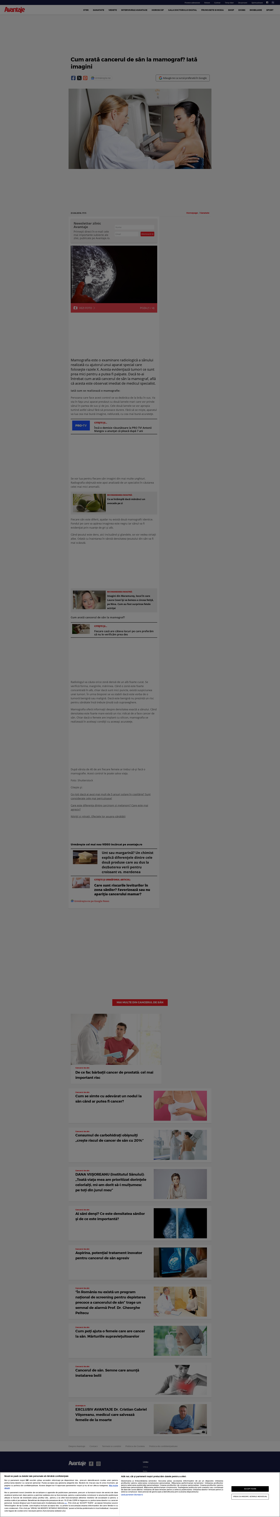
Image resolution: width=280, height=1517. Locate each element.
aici (65, 1503)
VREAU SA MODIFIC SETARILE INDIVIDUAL (250, 1496)
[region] (140, 1494)
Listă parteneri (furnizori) (132, 1495)
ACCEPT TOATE (250, 1489)
